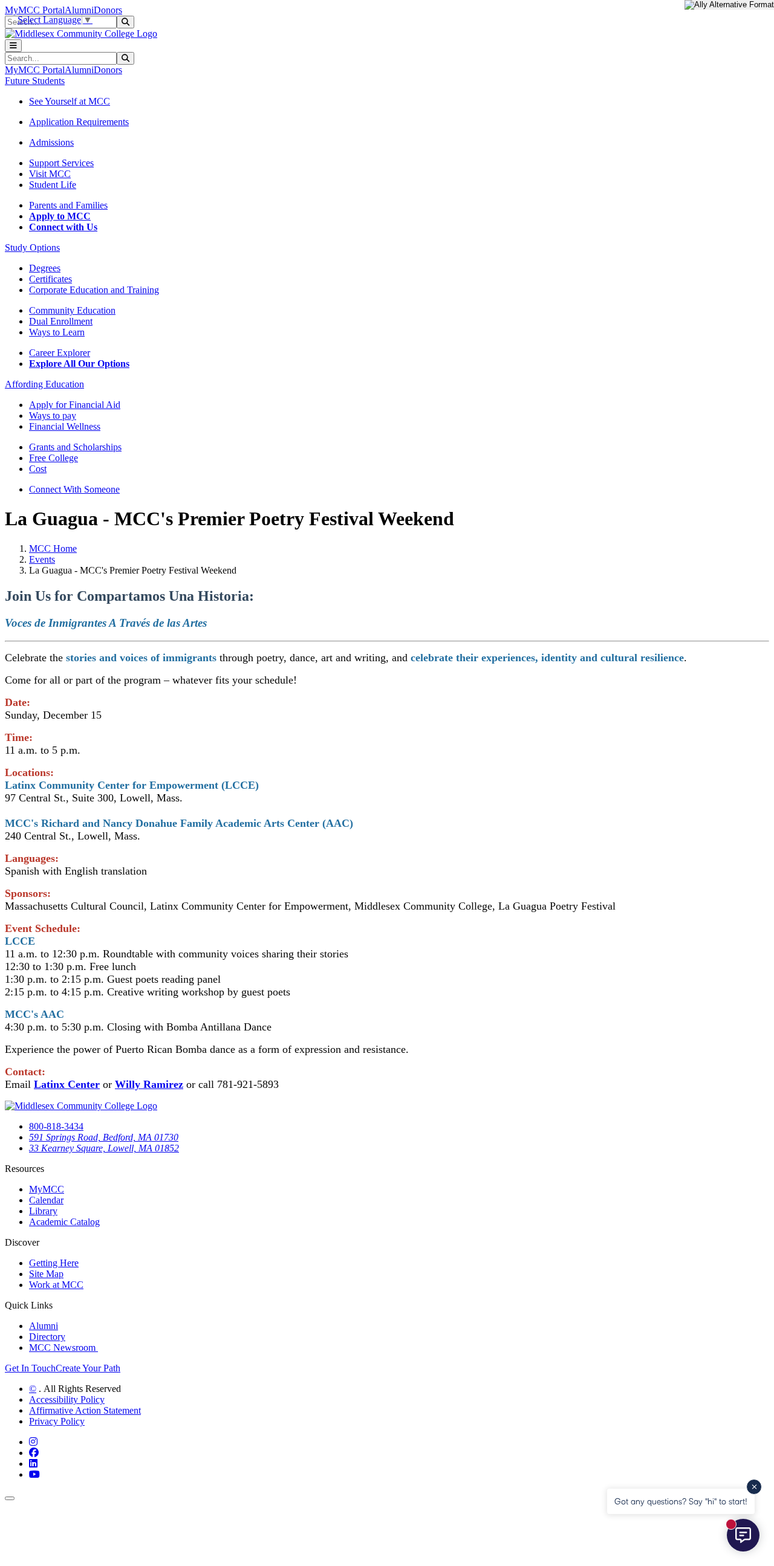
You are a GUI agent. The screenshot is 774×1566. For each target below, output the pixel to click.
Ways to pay (52, 415)
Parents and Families (68, 205)
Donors (108, 10)
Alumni (79, 10)
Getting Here (54, 1263)
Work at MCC (56, 1285)
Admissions (51, 142)
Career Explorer (59, 353)
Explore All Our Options (79, 363)
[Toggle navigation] (13, 45)
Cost (38, 469)
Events (42, 559)
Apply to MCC (60, 216)
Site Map (46, 1274)
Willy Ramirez (149, 1084)
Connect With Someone (74, 489)
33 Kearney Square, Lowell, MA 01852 (104, 1148)
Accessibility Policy (67, 1399)
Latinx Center (67, 1084)
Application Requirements (79, 122)
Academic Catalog (64, 1222)
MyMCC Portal (35, 10)
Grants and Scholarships (75, 447)
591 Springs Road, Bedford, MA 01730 (103, 1137)
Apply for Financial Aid (74, 405)
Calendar (46, 1200)
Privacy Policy (57, 1421)
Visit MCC (50, 174)
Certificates (50, 279)
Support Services (61, 163)
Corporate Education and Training (94, 290)
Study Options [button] (32, 247)
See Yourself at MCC (69, 101)
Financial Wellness (64, 426)
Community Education (72, 310)
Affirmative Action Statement (85, 1410)
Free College (53, 458)
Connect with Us (63, 227)
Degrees (44, 268)
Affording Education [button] (44, 384)
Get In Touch (30, 1368)
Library (43, 1211)
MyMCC (46, 1189)
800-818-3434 (56, 1126)
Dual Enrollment (61, 321)
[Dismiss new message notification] (754, 1487)
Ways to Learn (57, 332)
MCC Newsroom (63, 1347)
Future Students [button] (35, 81)
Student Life (52, 185)
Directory (47, 1336)
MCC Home (53, 548)
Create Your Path (88, 1368)
